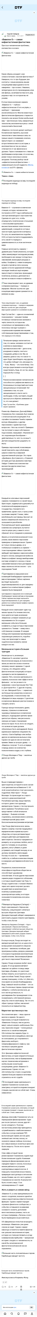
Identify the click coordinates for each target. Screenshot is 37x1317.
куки (14, 1307)
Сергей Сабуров (13, 34)
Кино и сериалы (11, 36)
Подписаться (30, 35)
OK (31, 1307)
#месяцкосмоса (8, 1277)
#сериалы (19, 1277)
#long (26, 1277)
